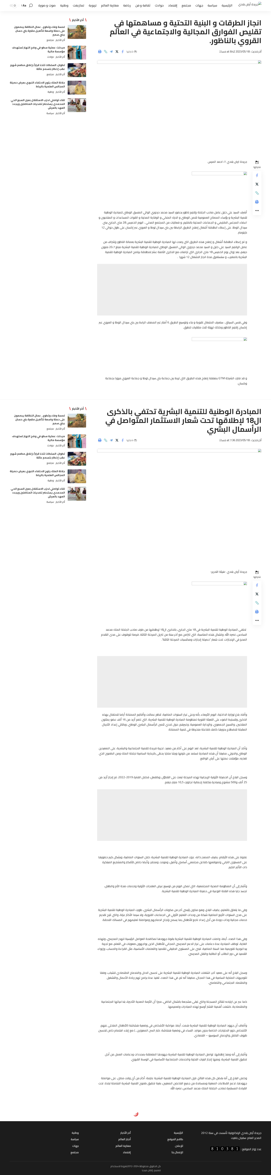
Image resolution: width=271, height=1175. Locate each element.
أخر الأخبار (60, 40)
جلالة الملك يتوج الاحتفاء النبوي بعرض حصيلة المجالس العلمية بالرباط (37, 84)
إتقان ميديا (147, 1170)
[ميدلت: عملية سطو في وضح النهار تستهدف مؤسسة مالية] (77, 53)
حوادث (50, 57)
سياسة (50, 113)
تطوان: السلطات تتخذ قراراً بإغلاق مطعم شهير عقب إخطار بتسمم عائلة (37, 67)
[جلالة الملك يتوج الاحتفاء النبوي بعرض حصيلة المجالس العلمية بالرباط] (77, 88)
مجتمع (50, 40)
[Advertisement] (172, 289)
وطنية (51, 92)
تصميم (157, 1170)
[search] (31, 5)
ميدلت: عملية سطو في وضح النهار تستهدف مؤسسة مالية (38, 49)
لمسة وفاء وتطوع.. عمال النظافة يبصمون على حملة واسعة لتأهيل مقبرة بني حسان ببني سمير (39, 31)
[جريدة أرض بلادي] (249, 5)
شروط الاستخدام (118, 1166)
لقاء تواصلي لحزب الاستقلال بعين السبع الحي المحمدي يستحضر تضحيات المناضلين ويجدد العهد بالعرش (38, 104)
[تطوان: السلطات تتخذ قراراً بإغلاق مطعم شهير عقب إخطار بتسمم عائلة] (77, 70)
